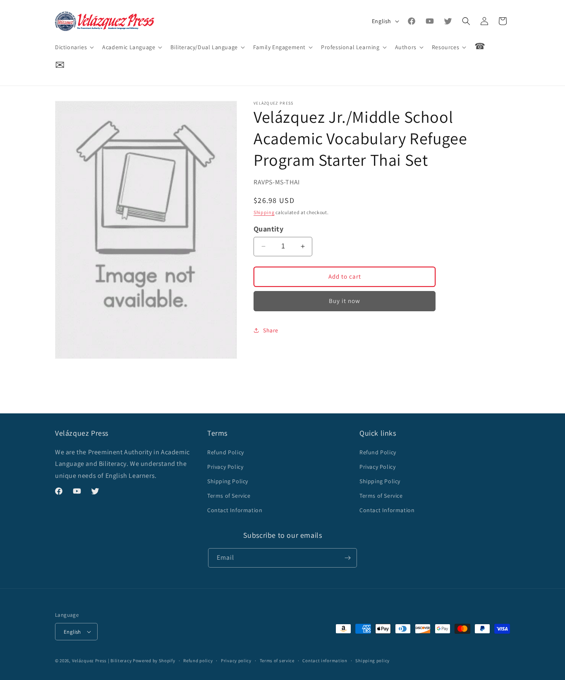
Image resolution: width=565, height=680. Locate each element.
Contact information (324, 660)
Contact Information (234, 510)
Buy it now (344, 301)
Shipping (264, 212)
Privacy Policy (225, 466)
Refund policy (198, 660)
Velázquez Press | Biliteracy (102, 660)
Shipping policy (372, 660)
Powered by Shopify (154, 660)
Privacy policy (236, 660)
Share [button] (270, 330)
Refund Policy (225, 452)
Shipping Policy (227, 481)
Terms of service (277, 660)
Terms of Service (229, 495)
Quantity (268, 228)
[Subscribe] (347, 558)
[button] (73, 47)
